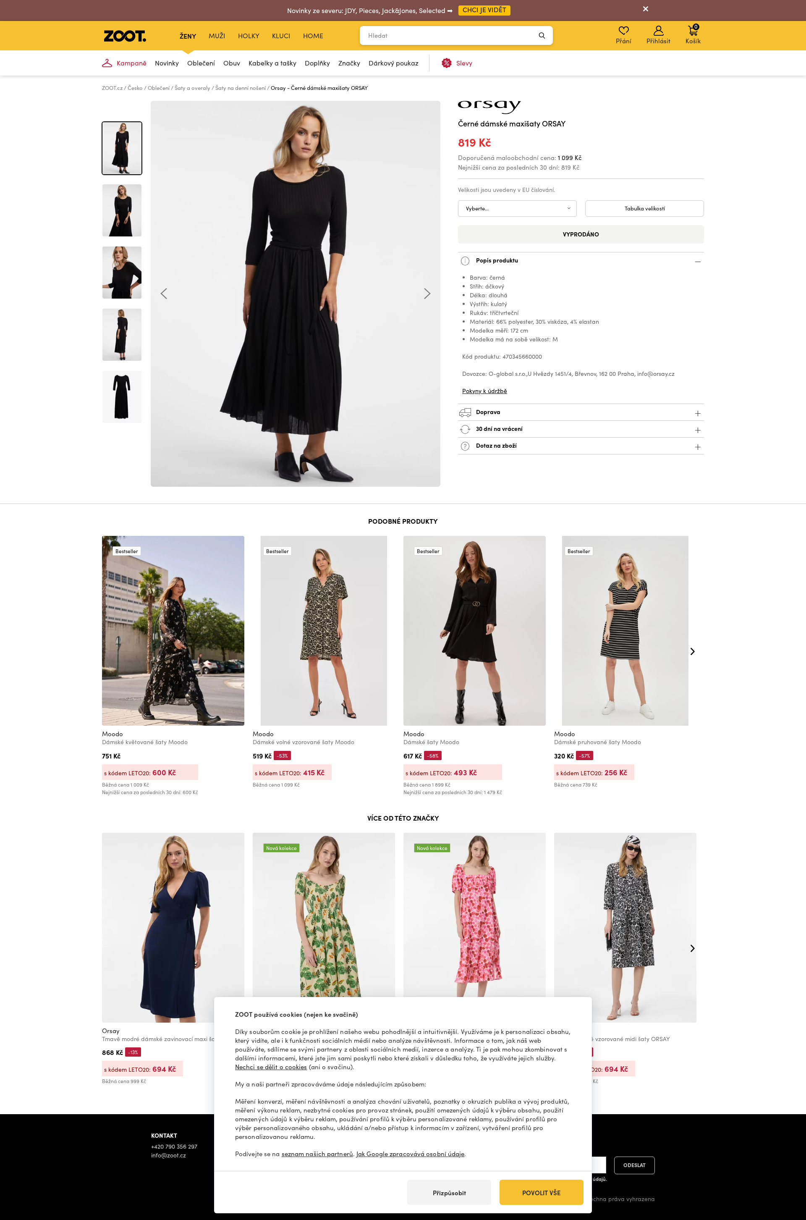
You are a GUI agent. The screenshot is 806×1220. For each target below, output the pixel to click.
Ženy (188, 35)
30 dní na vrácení (499, 428)
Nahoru (785, 1169)
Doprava (487, 411)
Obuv (231, 62)
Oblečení (201, 62)
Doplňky (317, 62)
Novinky (167, 62)
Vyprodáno (581, 234)
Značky (349, 62)
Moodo (112, 733)
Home (313, 35)
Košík (693, 33)
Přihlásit (658, 41)
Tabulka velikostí (645, 208)
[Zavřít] (645, 10)
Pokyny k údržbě (484, 391)
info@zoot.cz (168, 1155)
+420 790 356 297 (174, 1146)
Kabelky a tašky (272, 62)
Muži (217, 35)
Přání (623, 41)
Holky (248, 35)
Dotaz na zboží (496, 445)
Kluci (281, 35)
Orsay (111, 1030)
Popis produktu (496, 260)
